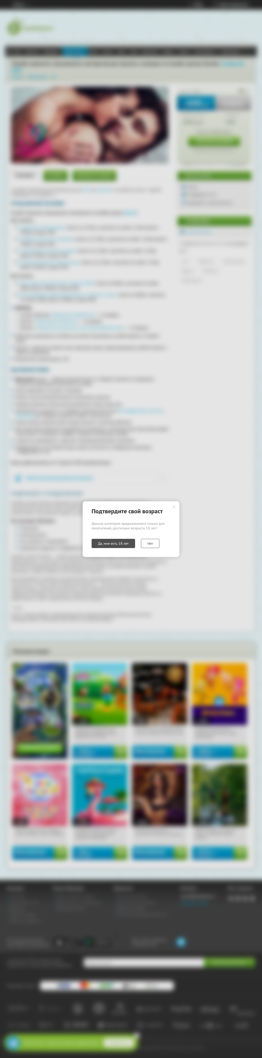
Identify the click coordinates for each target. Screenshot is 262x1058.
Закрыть (174, 506)
